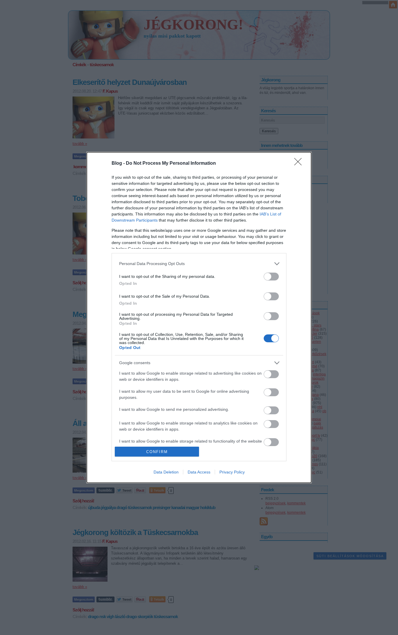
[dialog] (199, 317)
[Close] (299, 163)
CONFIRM (157, 452)
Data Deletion (166, 472)
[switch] (271, 276)
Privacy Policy (232, 472)
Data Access (199, 472)
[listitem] (199, 264)
